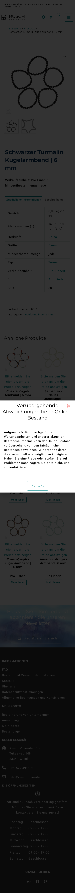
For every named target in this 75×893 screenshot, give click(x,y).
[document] (37, 446)
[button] (69, 405)
